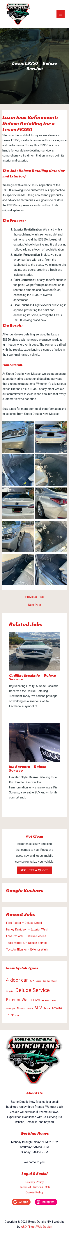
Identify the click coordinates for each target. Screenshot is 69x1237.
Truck (10, 1015)
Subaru (30, 1008)
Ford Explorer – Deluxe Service (26, 936)
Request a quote (34, 870)
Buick (38, 981)
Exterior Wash (19, 999)
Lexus (53, 1000)
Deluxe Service (32, 990)
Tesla (47, 1008)
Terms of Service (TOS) (35, 1187)
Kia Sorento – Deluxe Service (27, 768)
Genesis (45, 1000)
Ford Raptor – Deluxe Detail (24, 923)
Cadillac (46, 981)
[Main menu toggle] (60, 14)
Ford (36, 1000)
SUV (38, 1008)
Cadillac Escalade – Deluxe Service (32, 677)
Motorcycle (10, 1008)
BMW (31, 981)
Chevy (54, 981)
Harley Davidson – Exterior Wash (27, 929)
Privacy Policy (34, 1182)
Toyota (57, 1008)
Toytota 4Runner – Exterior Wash (27, 949)
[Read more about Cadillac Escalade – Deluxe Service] (34, 651)
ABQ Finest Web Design (36, 1226)
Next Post (34, 604)
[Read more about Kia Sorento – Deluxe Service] (34, 742)
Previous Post (34, 596)
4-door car (17, 980)
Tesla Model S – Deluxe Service (26, 943)
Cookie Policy (34, 1192)
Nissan (21, 1008)
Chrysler (10, 991)
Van (17, 1015)
